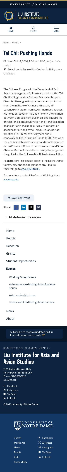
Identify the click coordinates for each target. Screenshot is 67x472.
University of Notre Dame (33, 4)
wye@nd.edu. (11, 179)
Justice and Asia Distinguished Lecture (32, 302)
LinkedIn (11, 398)
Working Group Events (22, 277)
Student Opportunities (21, 261)
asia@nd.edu (10, 380)
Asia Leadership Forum (22, 295)
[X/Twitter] (31, 207)
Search (33, 31)
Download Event (20, 198)
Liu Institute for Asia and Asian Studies (33, 16)
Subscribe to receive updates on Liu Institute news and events (31, 334)
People (10, 238)
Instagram (12, 390)
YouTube (11, 394)
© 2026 (7, 404)
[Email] (38, 207)
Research (12, 246)
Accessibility (20, 462)
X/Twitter (47, 442)
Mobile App (20, 442)
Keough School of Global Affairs (25, 348)
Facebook (12, 386)
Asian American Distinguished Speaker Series (32, 286)
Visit (16, 457)
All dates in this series (25, 217)
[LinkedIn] (23, 207)
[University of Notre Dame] (33, 426)
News (10, 311)
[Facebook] (16, 207)
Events (15, 43)
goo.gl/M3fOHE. (30, 168)
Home (10, 31)
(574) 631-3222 (18, 376)
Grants (10, 253)
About (10, 318)
